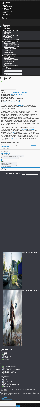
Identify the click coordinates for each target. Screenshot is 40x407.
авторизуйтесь (5, 153)
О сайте (4, 397)
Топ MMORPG (8, 57)
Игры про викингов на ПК (30, 290)
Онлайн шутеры (7, 8)
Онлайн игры (24, 92)
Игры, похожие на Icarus (30, 174)
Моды (6, 70)
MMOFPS (7, 28)
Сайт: (2, 102)
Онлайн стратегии (7, 6)
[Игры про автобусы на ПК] (12, 271)
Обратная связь (7, 399)
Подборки (7, 68)
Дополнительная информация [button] (10, 142)
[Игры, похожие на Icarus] (13, 212)
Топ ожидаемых (9, 63)
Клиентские (6, 25)
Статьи (4, 67)
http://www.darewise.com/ (12, 102)
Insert (18, 406)
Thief (35, 127)
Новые (4, 48)
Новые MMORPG (9, 50)
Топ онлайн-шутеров (11, 65)
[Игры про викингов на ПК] (12, 318)
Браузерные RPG (9, 43)
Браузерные (6, 41)
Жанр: (3, 92)
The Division (27, 132)
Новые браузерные (10, 49)
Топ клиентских (9, 59)
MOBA (4, 12)
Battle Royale (6, 14)
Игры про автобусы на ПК (30, 252)
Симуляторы (6, 9)
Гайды (6, 72)
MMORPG (7, 32)
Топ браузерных (9, 56)
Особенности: (5, 94)
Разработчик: (5, 98)
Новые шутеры (9, 52)
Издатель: (4, 100)
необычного (13, 138)
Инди (20, 94)
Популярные (6, 2)
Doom (14, 132)
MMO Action (8, 37)
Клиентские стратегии (11, 30)
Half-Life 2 (24, 129)
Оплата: (3, 97)
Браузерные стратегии (11, 45)
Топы (3, 56)
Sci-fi (3, 3)
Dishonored (31, 129)
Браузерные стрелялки (11, 41)
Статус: (3, 95)
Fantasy (4, 5)
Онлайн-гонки (8, 39)
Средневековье (7, 11)
